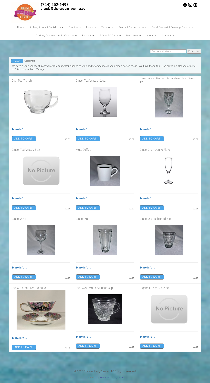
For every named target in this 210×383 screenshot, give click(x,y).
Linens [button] (90, 27)
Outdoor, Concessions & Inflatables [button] (55, 35)
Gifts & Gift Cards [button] (109, 35)
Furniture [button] (74, 27)
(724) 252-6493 (55, 4)
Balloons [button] (87, 35)
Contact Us (168, 35)
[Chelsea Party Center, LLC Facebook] (185, 6)
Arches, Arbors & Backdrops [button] (46, 27)
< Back (16, 61)
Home (20, 27)
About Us (151, 35)
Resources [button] (132, 35)
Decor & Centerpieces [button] (132, 27)
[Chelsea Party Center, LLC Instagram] (190, 6)
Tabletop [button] (106, 27)
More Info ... (19, 129)
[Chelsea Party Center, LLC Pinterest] (195, 6)
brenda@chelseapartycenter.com (64, 9)
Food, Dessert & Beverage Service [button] (171, 27)
